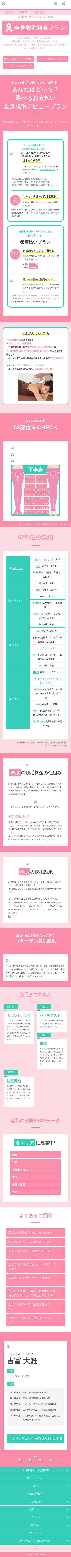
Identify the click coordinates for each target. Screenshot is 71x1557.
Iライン (30, 485)
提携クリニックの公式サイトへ (35, 1540)
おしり (36, 671)
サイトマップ (35, 1517)
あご (38, 565)
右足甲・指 (42, 511)
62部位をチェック (52, 59)
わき (38, 589)
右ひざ (42, 498)
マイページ (35, 1533)
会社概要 (36, 1548)
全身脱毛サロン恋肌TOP (35, 1470)
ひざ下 (36, 710)
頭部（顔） (17, 567)
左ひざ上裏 (30, 494)
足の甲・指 (38, 721)
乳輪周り (37, 602)
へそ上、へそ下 (47, 648)
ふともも (37, 689)
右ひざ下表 (42, 503)
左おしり (30, 476)
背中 (35, 654)
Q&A (35, 1486)
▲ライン (41, 481)
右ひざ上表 (42, 489)
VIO (35, 678)
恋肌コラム (35, 1509)
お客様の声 (35, 1501)
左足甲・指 (30, 511)
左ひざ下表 (30, 503)
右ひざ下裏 (42, 507)
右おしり (41, 476)
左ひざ (30, 498)
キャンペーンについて (47, 170)
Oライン (41, 485)
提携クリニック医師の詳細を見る (35, 1438)
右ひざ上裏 (42, 494)
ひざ (38, 704)
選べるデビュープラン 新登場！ (18, 59)
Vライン (30, 481)
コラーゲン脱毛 (18, 66)
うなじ (46, 559)
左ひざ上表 (30, 489)
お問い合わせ (35, 1525)
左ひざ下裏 (30, 507)
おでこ (38, 559)
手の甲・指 (38, 613)
